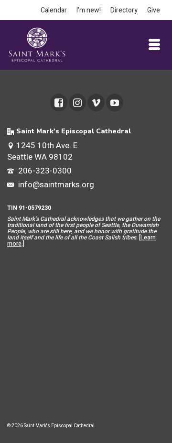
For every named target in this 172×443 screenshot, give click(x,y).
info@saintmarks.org (55, 185)
